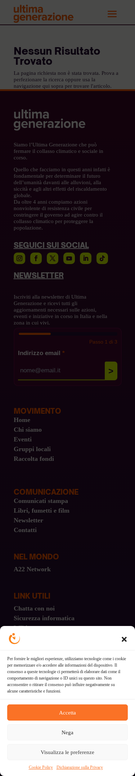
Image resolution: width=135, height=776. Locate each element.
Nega (67, 732)
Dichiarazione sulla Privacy (80, 767)
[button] (124, 639)
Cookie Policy (41, 767)
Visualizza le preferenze (67, 752)
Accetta (67, 713)
